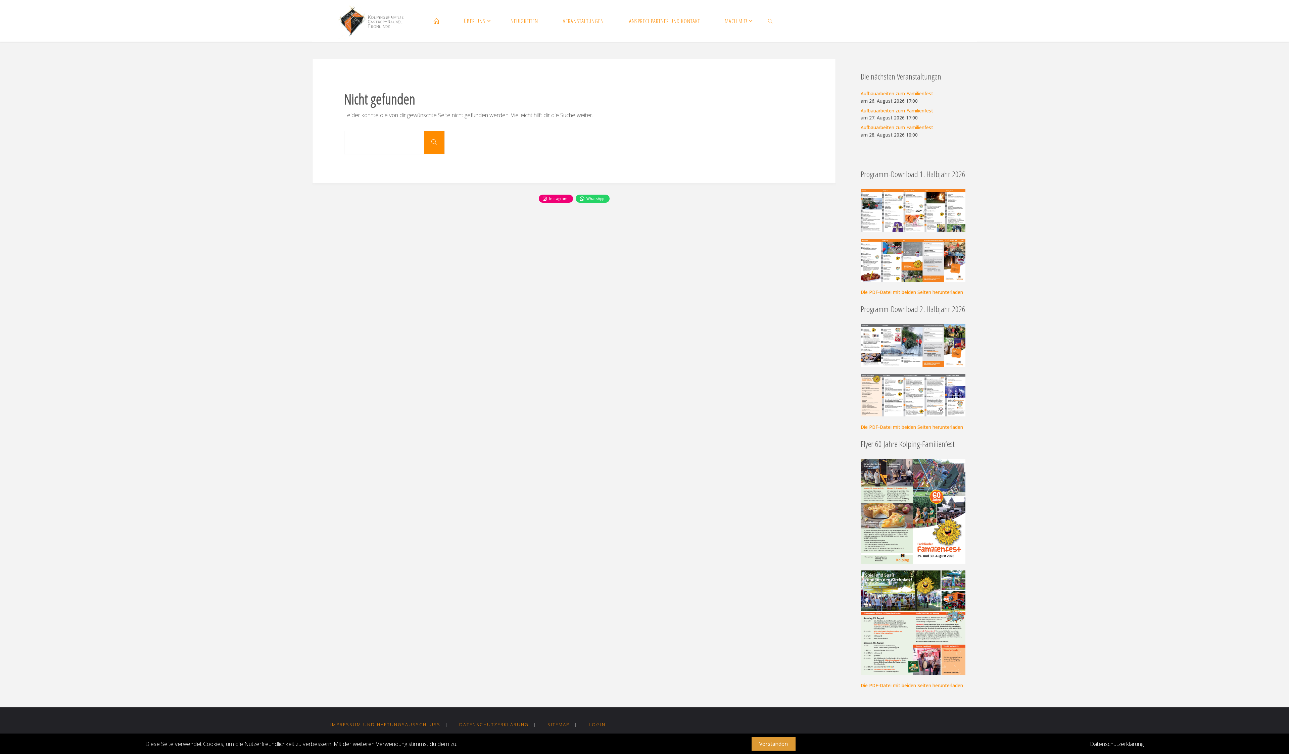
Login (597, 724)
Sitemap (558, 724)
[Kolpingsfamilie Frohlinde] (373, 21)
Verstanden (773, 743)
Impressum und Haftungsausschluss (385, 724)
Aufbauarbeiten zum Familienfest (897, 93)
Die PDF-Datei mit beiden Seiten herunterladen (912, 292)
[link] (770, 21)
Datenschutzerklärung (494, 724)
